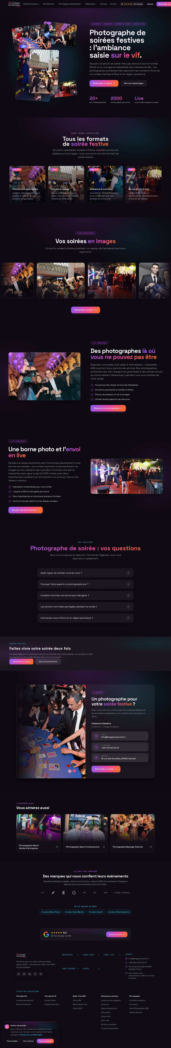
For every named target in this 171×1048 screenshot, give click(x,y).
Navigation (67, 955)
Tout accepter (45, 1041)
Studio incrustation (109, 1024)
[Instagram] (24, 974)
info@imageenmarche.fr (139, 958)
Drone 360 (77, 1000)
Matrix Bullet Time (80, 1004)
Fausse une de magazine (111, 1000)
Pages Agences (69, 969)
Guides (86, 969)
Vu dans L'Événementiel (118, 912)
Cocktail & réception (137, 1000)
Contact (113, 4)
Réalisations (90, 4)
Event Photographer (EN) (139, 1008)
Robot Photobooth (23, 1004)
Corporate (133, 1004)
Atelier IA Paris (50, 1000)
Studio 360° (77, 1008)
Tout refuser (28, 1041)
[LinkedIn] (29, 974)
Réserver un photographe (106, 408)
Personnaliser (12, 1041)
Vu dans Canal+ (96, 912)
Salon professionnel (109, 1008)
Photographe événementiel (69, 4)
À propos (103, 4)
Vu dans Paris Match (74, 912)
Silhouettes (105, 1012)
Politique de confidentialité (30, 1034)
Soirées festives (135, 1012)
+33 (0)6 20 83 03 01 (138, 962)
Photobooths (48, 4)
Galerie (150, 4)
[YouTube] (40, 974)
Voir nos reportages (133, 83)
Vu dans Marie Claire (51, 912)
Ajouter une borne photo (24, 510)
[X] (35, 974)
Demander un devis (102, 83)
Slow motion (106, 1016)
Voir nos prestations (48, 661)
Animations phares (30, 4)
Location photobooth (24, 1000)
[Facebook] (18, 974)
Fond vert (105, 1004)
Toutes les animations (110, 1028)
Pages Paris (88, 955)
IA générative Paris (52, 1004)
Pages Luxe (109, 955)
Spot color (105, 1020)
